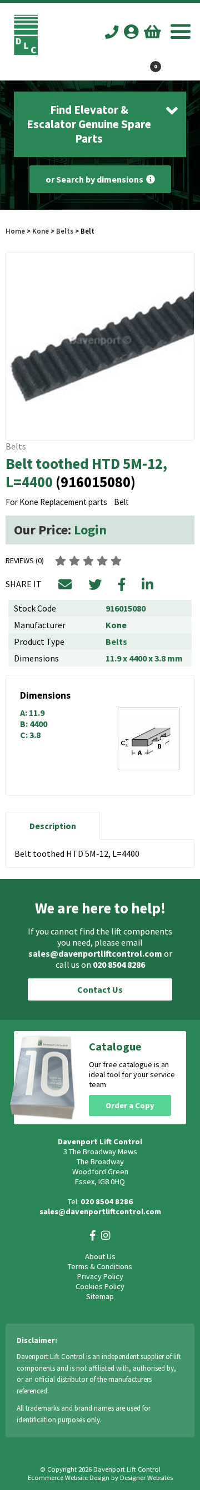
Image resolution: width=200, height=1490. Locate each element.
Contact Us (100, 989)
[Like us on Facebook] (93, 1235)
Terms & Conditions (100, 1266)
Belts (64, 230)
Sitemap (100, 1296)
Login (90, 529)
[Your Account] (131, 31)
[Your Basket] (152, 31)
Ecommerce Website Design (68, 1477)
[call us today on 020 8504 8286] (111, 32)
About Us (100, 1256)
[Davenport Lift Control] (26, 52)
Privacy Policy (100, 1276)
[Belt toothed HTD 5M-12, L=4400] (100, 346)
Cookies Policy (100, 1286)
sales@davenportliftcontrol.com (95, 953)
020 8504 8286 (119, 964)
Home (15, 230)
